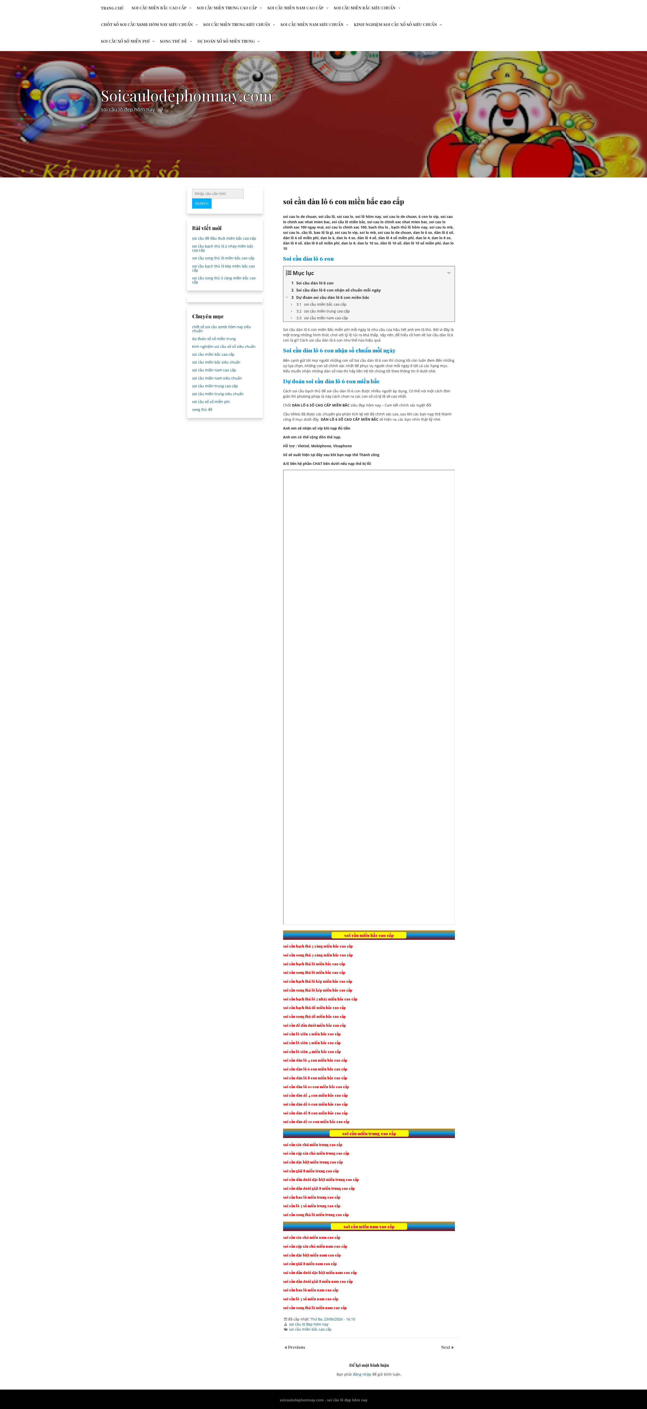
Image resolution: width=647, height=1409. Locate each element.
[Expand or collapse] (449, 273)
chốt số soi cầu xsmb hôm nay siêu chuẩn (147, 24)
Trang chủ (112, 8)
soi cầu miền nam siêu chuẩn (312, 24)
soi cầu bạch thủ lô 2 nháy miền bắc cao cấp (222, 248)
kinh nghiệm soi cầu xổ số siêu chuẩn (395, 24)
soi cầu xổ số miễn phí (125, 41)
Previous (296, 1347)
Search (202, 203)
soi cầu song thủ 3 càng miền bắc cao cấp (224, 280)
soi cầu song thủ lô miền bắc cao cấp (223, 258)
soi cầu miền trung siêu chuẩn (236, 24)
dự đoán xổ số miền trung (226, 41)
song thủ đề (173, 41)
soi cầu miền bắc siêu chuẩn (365, 7)
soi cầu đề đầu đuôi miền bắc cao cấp (224, 238)
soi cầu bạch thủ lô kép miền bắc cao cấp (223, 268)
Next (446, 1347)
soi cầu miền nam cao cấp (295, 7)
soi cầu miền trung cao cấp (227, 7)
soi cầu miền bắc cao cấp (159, 7)
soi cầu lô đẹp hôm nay (308, 1324)
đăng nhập (362, 1374)
